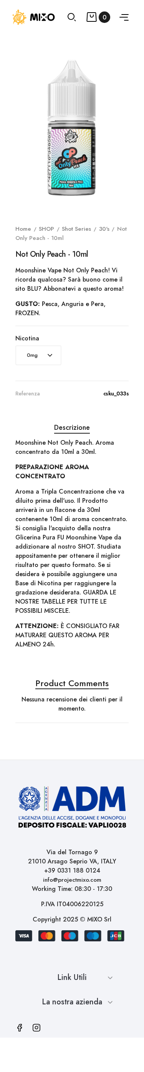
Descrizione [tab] (72, 427)
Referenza (27, 393)
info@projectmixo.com (72, 880)
